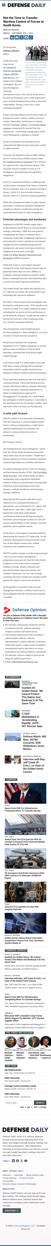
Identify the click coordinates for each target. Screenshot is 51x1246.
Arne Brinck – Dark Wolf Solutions (33, 1055)
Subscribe (18, 1175)
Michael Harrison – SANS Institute (10, 1056)
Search (40, 1103)
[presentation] (10, 1042)
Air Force (9, 837)
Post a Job (25, 1107)
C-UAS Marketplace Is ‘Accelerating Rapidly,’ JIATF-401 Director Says (32, 720)
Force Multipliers (10, 1049)
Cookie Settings (9, 1178)
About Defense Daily (35, 1175)
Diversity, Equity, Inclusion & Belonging (19, 1184)
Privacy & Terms (27, 1178)
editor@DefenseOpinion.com (25, 662)
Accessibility (8, 1181)
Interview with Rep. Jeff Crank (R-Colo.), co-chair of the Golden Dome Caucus (34, 765)
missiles (16, 125)
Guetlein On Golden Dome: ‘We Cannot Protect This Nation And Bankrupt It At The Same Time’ (32, 695)
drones (24, 125)
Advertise (7, 1175)
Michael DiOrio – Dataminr (20, 1055)
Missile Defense (12, 935)
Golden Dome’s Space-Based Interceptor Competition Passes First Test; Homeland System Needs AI (24, 940)
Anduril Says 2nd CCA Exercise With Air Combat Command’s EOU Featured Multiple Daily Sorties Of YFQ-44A (25, 842)
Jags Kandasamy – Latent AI (45, 1055)
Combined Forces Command (19, 162)
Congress (9, 1013)
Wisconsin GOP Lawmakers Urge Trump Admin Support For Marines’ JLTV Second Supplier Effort (24, 1018)
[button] (4, 5)
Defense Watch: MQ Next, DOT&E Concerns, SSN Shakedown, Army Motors (34, 743)
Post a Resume (40, 1107)
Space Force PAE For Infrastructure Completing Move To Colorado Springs (23, 809)
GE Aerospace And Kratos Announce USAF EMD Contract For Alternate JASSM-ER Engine (24, 875)
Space (7, 805)
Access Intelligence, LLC (24, 1226)
